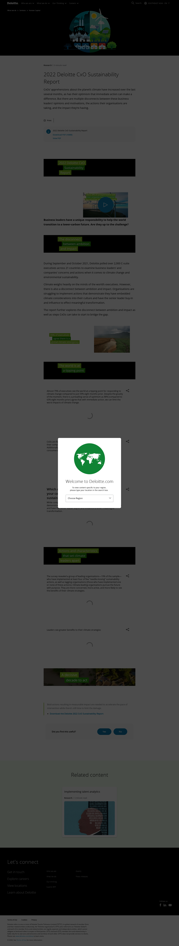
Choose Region (75, 498)
